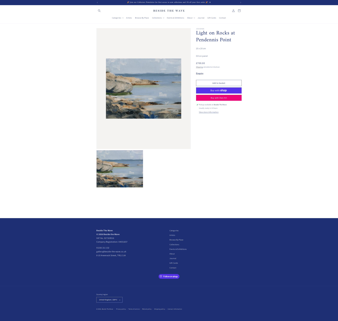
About (172, 254)
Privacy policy (121, 309)
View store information (209, 112)
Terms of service (134, 309)
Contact (173, 268)
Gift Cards (174, 263)
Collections (174, 244)
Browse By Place (176, 240)
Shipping (199, 67)
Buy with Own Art (219, 98)
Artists (172, 235)
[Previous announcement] (97, 2)
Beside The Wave (107, 309)
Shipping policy (159, 309)
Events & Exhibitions (178, 249)
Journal (173, 258)
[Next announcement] (241, 2)
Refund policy (147, 309)
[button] (99, 11)
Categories (174, 230)
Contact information (175, 309)
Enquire (199, 73)
